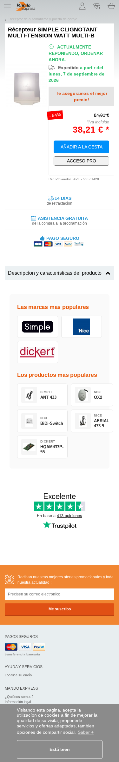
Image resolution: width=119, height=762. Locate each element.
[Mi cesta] (111, 6)
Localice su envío (18, 675)
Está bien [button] (60, 749)
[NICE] (81, 327)
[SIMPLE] (37, 327)
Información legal (18, 702)
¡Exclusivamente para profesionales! (81, 160)
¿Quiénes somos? (19, 697)
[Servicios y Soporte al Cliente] (96, 6)
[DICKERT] (37, 352)
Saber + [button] (86, 732)
